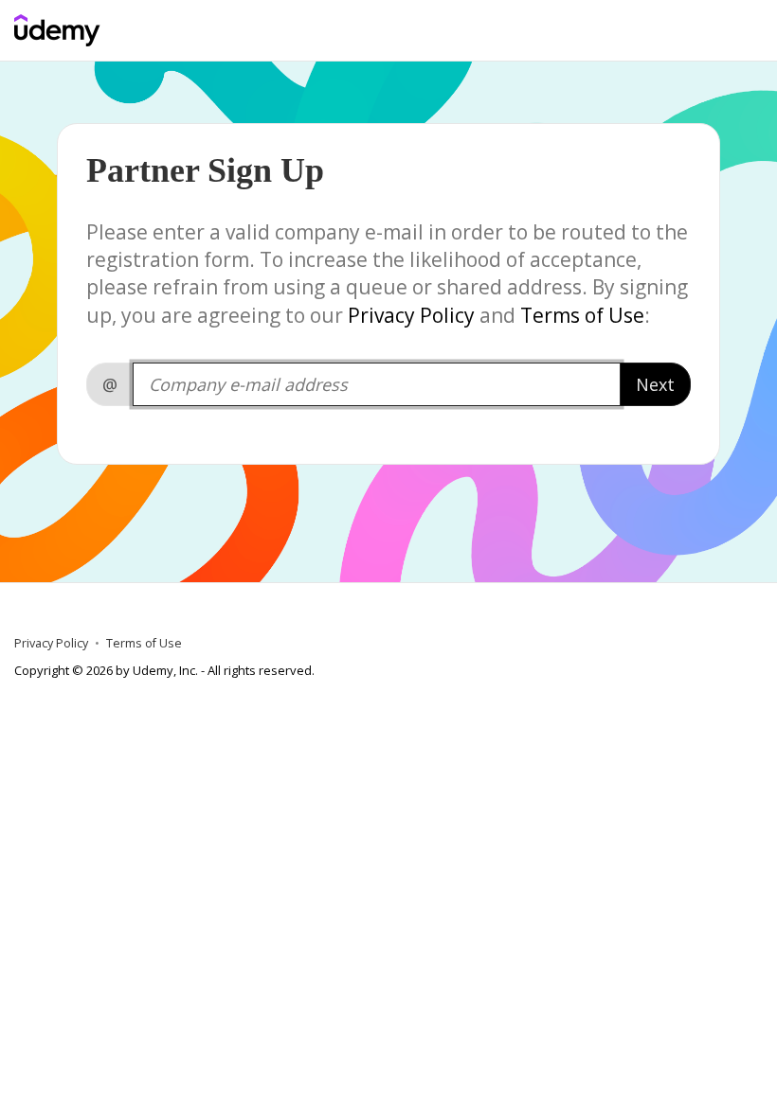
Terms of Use (582, 315)
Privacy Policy (411, 315)
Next (655, 384)
